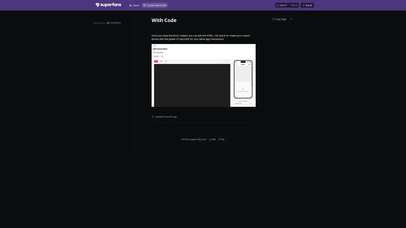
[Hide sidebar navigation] (133, 82)
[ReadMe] (114, 23)
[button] (204, 75)
